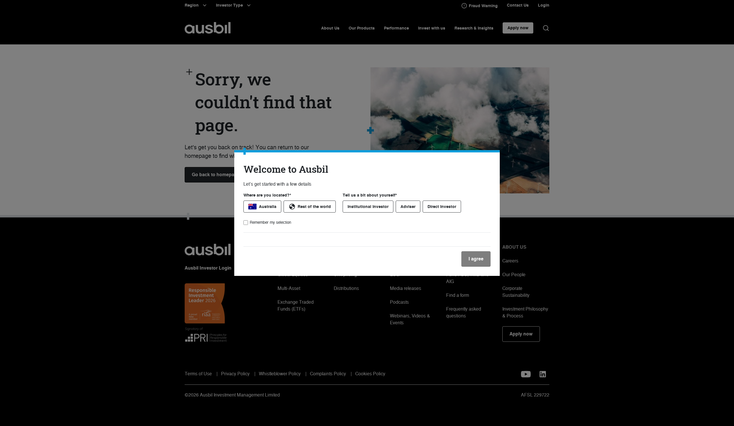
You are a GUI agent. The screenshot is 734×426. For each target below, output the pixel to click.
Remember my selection (270, 222)
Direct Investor (441, 206)
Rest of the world (314, 206)
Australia (267, 206)
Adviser (408, 206)
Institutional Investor (368, 206)
